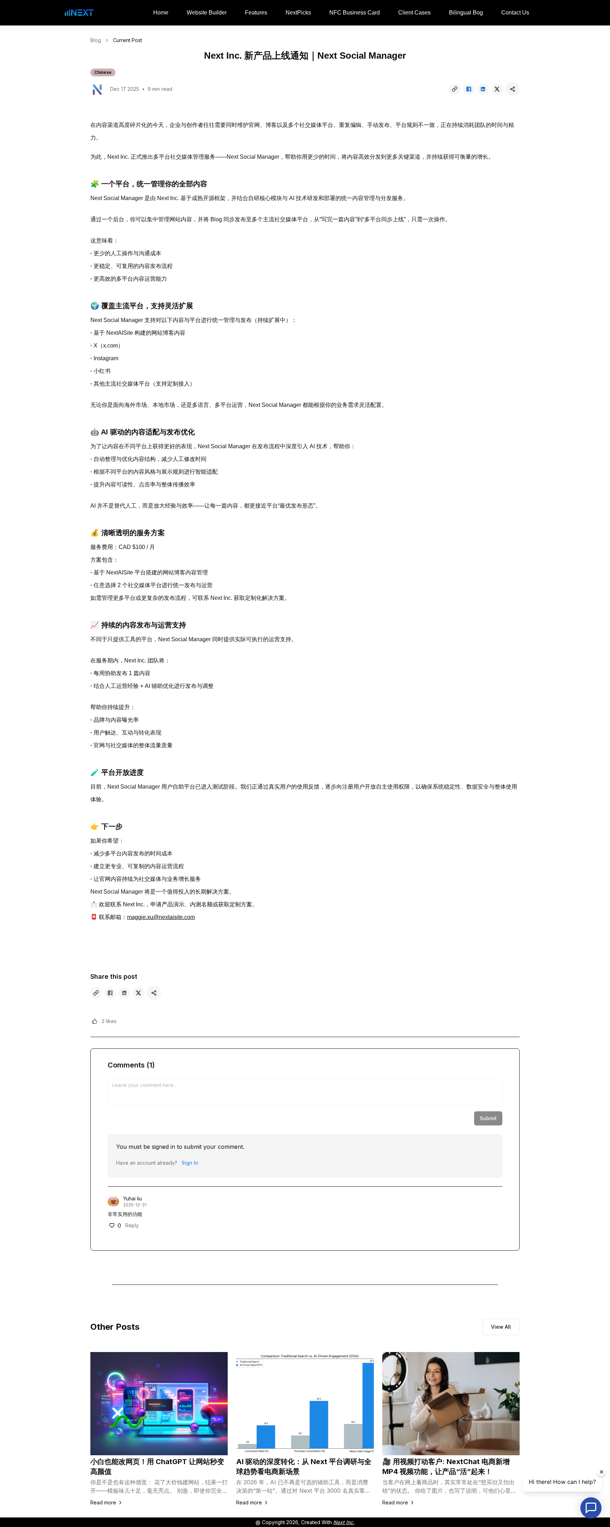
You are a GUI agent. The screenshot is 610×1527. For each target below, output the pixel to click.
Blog (95, 40)
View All (501, 1327)
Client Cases (414, 13)
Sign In (189, 1163)
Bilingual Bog (466, 13)
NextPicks (298, 13)
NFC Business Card (354, 13)
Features (256, 13)
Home (160, 13)
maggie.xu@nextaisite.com (161, 917)
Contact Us (515, 13)
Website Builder (207, 13)
